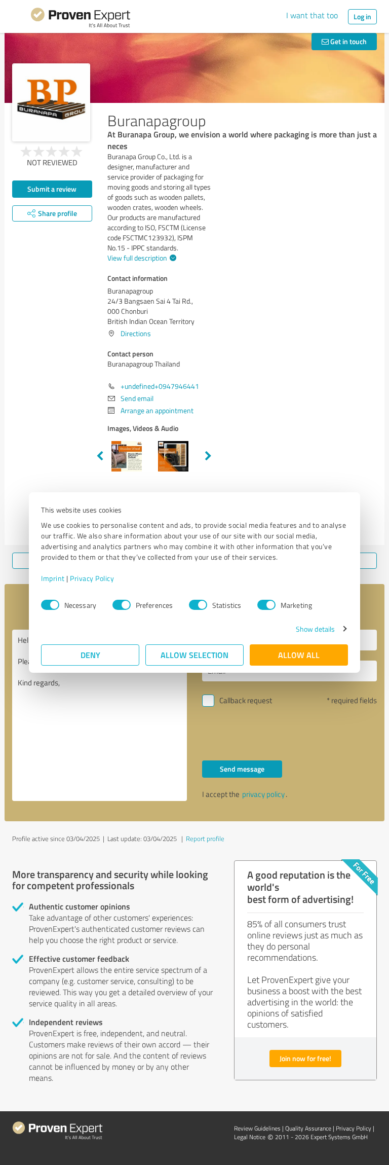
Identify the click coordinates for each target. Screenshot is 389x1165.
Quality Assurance (308, 1128)
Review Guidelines (257, 1128)
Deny (90, 655)
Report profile (205, 838)
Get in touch (348, 41)
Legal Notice (249, 1137)
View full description (137, 258)
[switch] (121, 605)
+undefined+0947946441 (160, 386)
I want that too (312, 15)
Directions (136, 333)
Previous (100, 456)
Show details (315, 629)
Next (208, 456)
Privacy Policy (92, 578)
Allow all (299, 655)
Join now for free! (305, 1058)
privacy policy (263, 794)
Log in (362, 16)
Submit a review (51, 189)
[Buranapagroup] (51, 102)
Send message (242, 769)
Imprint (53, 578)
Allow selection (194, 655)
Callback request (245, 700)
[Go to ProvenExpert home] (80, 19)
